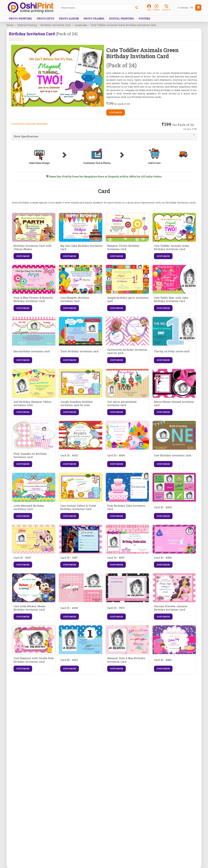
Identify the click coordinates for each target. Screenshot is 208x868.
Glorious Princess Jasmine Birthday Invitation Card (170, 608)
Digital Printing (27, 25)
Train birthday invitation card (79, 351)
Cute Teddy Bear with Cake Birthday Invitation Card (171, 299)
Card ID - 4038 (69, 608)
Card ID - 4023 (69, 660)
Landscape (80, 25)
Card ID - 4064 (116, 455)
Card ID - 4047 (22, 557)
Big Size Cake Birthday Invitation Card (81, 247)
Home (10, 25)
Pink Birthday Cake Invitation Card (126, 507)
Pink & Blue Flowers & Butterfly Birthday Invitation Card (33, 299)
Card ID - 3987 (69, 557)
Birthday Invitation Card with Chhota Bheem (32, 247)
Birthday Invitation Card (56, 25)
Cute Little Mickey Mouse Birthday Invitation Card (29, 608)
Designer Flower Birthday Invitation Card (123, 247)
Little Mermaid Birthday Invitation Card (29, 507)
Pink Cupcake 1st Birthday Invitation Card (30, 455)
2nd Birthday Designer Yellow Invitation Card (32, 403)
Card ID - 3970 (116, 608)
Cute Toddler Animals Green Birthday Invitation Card (171, 247)
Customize (115, 112)
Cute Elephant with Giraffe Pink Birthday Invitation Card (34, 660)
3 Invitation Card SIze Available (29, 123)
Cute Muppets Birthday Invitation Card (74, 299)
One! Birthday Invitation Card (172, 455)
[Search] (137, 7)
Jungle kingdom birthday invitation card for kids (76, 403)
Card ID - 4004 (163, 507)
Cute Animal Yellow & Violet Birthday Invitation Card (78, 507)
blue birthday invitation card (32, 351)
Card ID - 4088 (162, 557)
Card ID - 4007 (116, 557)
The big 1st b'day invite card (171, 351)
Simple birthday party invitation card (127, 299)
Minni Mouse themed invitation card (174, 403)
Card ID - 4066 (162, 660)
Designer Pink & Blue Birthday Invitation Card (126, 660)
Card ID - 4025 (69, 455)
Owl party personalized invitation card (122, 403)
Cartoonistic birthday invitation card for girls (127, 351)
